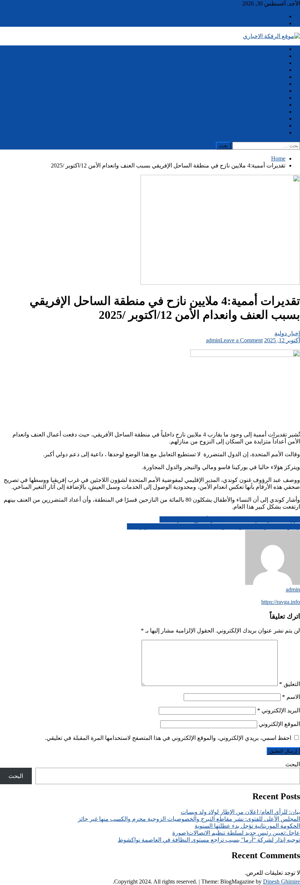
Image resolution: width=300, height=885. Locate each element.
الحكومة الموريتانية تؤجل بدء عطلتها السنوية (247, 826)
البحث (292, 764)
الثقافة (277, 77)
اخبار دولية (272, 70)
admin (213, 340)
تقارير (278, 105)
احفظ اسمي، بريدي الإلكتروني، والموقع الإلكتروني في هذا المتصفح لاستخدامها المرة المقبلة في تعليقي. (168, 738)
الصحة (277, 91)
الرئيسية (275, 16)
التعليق (289, 684)
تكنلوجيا (276, 111)
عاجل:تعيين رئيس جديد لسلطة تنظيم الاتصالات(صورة (236, 833)
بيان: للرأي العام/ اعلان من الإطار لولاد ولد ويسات (240, 812)
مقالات (277, 125)
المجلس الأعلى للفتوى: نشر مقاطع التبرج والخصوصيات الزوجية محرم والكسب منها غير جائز (189, 819)
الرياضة (276, 84)
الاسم (291, 697)
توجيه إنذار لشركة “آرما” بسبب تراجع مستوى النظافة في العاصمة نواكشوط (209, 840)
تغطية (278, 98)
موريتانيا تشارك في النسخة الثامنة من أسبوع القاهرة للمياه (230, 519)
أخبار (279, 56)
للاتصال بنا (272, 23)
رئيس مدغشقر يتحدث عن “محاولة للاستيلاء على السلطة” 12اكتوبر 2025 (213, 526)
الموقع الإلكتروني (279, 724)
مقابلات (276, 118)
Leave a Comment (241, 340)
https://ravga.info (280, 602)
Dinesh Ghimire (281, 881)
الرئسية (276, 49)
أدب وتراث (272, 63)
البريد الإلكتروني (278, 710)
